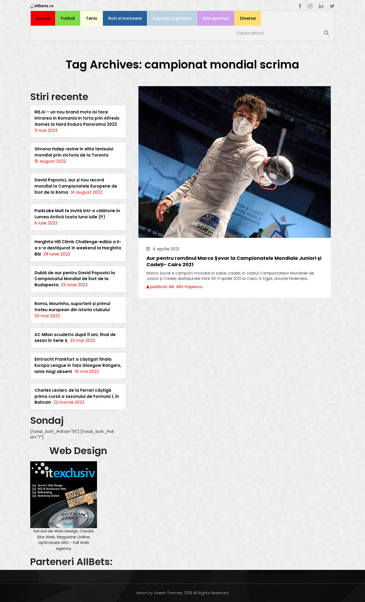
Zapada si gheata (172, 18)
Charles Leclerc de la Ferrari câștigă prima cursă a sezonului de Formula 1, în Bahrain (76, 396)
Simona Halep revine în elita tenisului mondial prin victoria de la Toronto (73, 152)
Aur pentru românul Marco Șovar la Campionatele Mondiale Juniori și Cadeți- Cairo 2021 (233, 261)
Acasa (43, 18)
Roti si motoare (125, 18)
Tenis (91, 18)
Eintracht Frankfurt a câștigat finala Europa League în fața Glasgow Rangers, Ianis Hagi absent (77, 365)
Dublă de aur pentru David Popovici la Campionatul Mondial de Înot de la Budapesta (74, 279)
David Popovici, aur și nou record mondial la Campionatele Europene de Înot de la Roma (75, 186)
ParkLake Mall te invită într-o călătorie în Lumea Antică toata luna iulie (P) (77, 214)
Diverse (248, 18)
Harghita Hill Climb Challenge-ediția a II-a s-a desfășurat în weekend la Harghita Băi (77, 248)
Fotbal (68, 18)
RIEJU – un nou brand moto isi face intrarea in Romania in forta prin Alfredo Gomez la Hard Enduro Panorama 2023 (76, 118)
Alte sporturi (215, 18)
